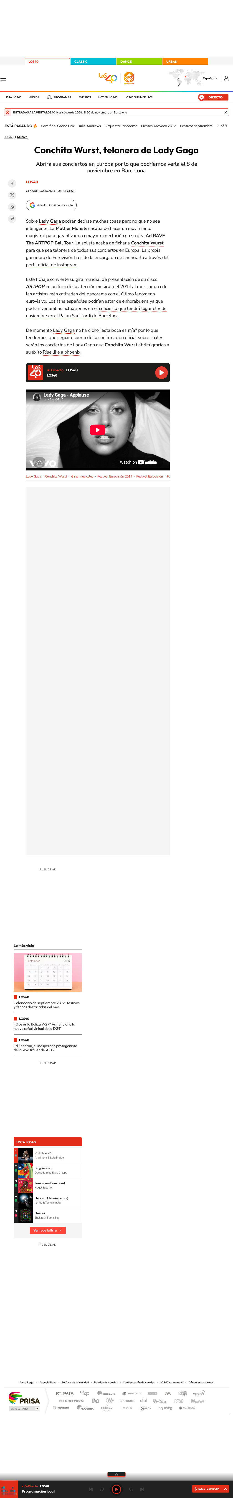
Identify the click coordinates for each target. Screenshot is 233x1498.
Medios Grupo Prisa (24, 1408)
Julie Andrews (89, 125)
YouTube (107, 1333)
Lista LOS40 (13, 97)
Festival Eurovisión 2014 (114, 476)
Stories (143, 1333)
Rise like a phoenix (61, 352)
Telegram (12, 219)
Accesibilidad (47, 1382)
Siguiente (142, 1489)
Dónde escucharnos (201, 1382)
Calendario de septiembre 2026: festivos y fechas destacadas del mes (47, 1004)
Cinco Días (126, 1399)
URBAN (171, 62)
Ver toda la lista (45, 1230)
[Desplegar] (116, 1474)
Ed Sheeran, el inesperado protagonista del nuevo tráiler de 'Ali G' (45, 1047)
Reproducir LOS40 (161, 372)
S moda (145, 1406)
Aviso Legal (26, 1382)
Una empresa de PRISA (24, 1397)
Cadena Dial (143, 1399)
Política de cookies (106, 1382)
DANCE (126, 62)
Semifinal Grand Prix (58, 125)
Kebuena (193, 1399)
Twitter (12, 195)
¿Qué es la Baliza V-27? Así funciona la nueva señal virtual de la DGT (44, 1026)
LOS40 (33, 62)
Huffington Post (71, 1399)
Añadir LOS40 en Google (55, 205)
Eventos (85, 97)
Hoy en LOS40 (107, 97)
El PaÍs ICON (126, 1406)
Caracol (197, 1394)
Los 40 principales (86, 1394)
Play (116, 1489)
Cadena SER (151, 1394)
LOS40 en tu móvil (171, 1382)
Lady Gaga (64, 330)
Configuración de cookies (139, 1382)
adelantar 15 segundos (131, 1489)
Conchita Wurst (56, 476)
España (208, 78)
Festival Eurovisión (149, 476)
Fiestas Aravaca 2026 (158, 125)
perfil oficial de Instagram (52, 265)
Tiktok (98, 1333)
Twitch (134, 1333)
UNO (96, 1399)
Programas (62, 97)
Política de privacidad (75, 1382)
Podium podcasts (106, 1406)
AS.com (166, 1394)
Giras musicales (82, 476)
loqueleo (165, 1406)
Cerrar (226, 112)
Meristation (187, 1406)
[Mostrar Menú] (6, 78)
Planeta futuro (177, 1399)
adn (180, 1394)
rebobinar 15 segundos (102, 1489)
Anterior (91, 1489)
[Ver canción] (25, 1155)
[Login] (227, 78)
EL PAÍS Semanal (160, 1399)
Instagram (89, 1333)
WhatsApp (12, 207)
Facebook (12, 183)
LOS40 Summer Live (138, 97)
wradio (109, 1399)
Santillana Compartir (131, 1394)
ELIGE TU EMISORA (208, 1488)
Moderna (84, 1406)
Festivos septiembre (196, 125)
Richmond (62, 1406)
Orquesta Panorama (120, 125)
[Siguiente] (226, 125)
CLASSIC (81, 62)
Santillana (107, 1394)
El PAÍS (64, 1394)
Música (34, 97)
